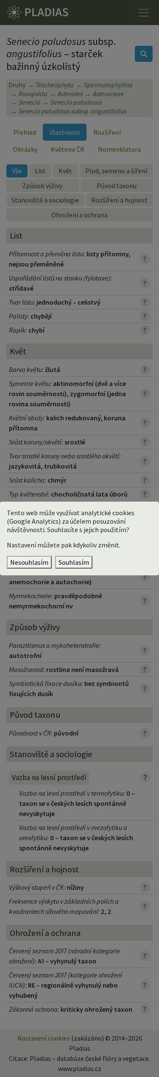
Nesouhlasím (29, 562)
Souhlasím (74, 562)
